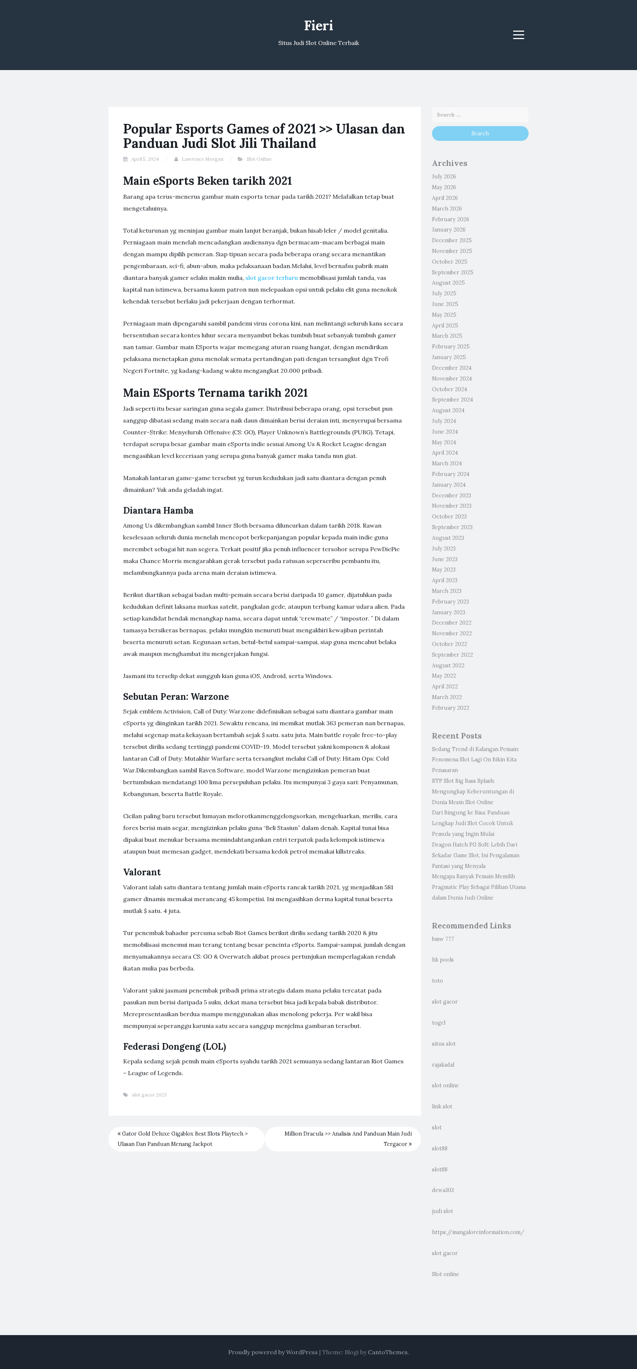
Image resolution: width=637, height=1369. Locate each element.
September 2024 (452, 399)
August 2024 (448, 410)
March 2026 (447, 208)
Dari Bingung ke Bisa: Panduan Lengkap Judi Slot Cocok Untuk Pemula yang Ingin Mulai (472, 823)
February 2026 (450, 219)
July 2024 (444, 421)
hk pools (443, 959)
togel (438, 1022)
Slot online (445, 1274)
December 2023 (451, 495)
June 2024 (445, 431)
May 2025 (444, 315)
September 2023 (452, 527)
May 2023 (444, 569)
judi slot (442, 1211)
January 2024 (449, 485)
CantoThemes (388, 1352)
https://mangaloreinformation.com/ (478, 1232)
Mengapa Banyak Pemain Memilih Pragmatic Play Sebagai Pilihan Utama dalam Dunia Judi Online (479, 887)
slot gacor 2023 (149, 1095)
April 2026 (445, 198)
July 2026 (444, 176)
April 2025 (445, 325)
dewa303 (443, 1190)
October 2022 (449, 644)
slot (437, 1127)
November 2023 (451, 506)
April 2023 (444, 580)
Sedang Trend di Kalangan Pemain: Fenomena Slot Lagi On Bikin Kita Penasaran (475, 760)
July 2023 (444, 548)
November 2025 (452, 251)
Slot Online (259, 159)
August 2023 (448, 538)
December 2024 (451, 368)
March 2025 (447, 336)
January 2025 (449, 357)
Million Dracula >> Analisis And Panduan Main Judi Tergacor (348, 1139)
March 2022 (447, 697)
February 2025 (451, 346)
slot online (445, 1085)
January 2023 (448, 612)
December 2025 (452, 240)
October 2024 (449, 389)
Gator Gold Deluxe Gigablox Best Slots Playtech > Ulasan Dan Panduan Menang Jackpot (183, 1139)
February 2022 (450, 708)
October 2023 (449, 516)
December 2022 (451, 622)
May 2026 (444, 187)
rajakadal (443, 1065)
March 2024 (447, 463)
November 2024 (452, 378)
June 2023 (444, 559)
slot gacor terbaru (272, 277)
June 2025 (445, 304)
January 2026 (449, 229)
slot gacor (445, 1001)
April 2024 (445, 452)
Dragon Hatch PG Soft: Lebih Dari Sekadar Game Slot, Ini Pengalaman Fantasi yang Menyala (475, 855)
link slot (442, 1106)
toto (437, 980)
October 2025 (449, 261)
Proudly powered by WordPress (273, 1352)
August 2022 (448, 665)
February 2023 (450, 601)
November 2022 (452, 633)
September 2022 (452, 655)
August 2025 (448, 282)
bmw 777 (443, 939)
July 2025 (444, 293)
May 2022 (444, 676)
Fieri (318, 25)
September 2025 (452, 272)
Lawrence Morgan (202, 159)
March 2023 (447, 591)
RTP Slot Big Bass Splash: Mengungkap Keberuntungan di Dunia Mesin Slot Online (473, 792)
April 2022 (445, 686)
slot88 (440, 1148)
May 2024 (444, 442)
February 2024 (450, 474)
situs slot (444, 1043)
